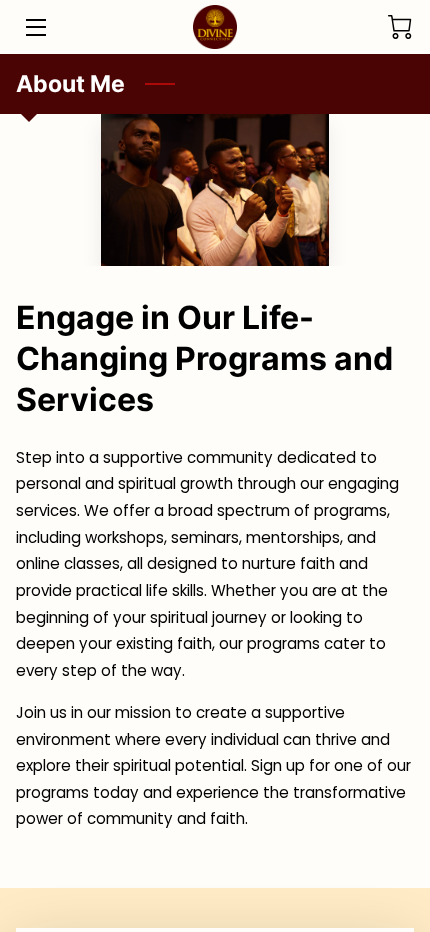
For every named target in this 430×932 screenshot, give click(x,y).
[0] (400, 27)
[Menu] (34, 27)
